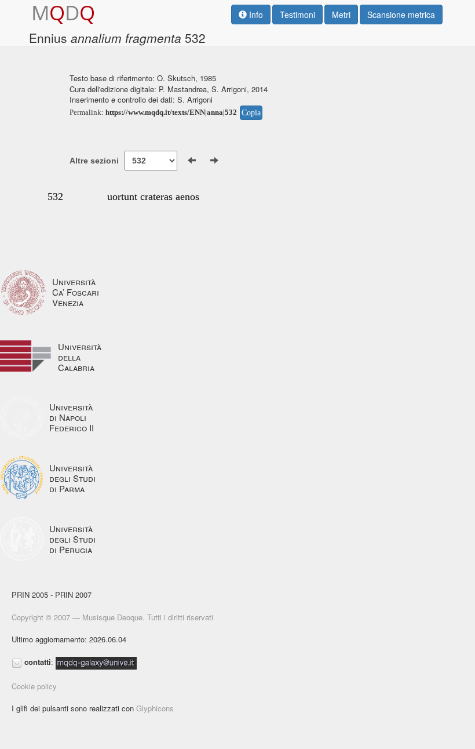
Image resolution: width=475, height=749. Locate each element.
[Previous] (191, 160)
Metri (341, 14)
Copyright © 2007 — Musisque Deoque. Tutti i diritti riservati (112, 617)
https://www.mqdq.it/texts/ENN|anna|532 (171, 112)
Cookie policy (34, 686)
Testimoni (297, 14)
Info (255, 14)
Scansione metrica (401, 14)
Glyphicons (155, 708)
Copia (251, 112)
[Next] (214, 160)
